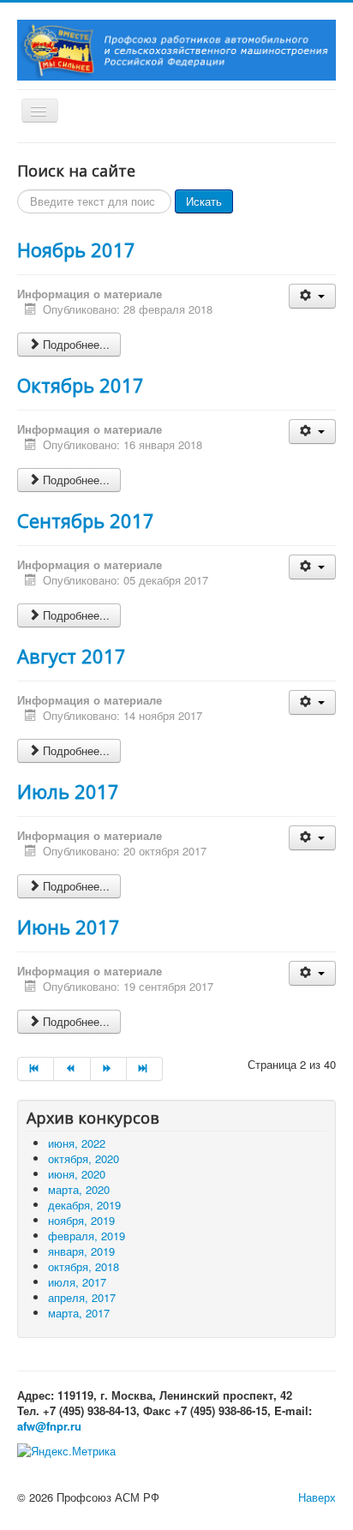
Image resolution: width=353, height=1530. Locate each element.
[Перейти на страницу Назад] (72, 1069)
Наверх (317, 1497)
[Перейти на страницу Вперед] (109, 1069)
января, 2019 (81, 1251)
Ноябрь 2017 (76, 249)
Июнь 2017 (68, 926)
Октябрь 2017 (80, 385)
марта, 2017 (79, 1313)
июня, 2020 (76, 1174)
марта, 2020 (79, 1189)
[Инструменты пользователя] (312, 296)
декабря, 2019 (84, 1205)
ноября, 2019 (81, 1220)
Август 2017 (71, 656)
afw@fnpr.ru (49, 1426)
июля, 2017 (77, 1282)
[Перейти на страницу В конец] (145, 1069)
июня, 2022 (76, 1143)
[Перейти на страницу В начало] (35, 1069)
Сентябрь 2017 (85, 520)
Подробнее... (76, 344)
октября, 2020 (83, 1158)
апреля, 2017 (82, 1297)
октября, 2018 (83, 1266)
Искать (204, 201)
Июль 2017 (68, 791)
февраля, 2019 (86, 1235)
